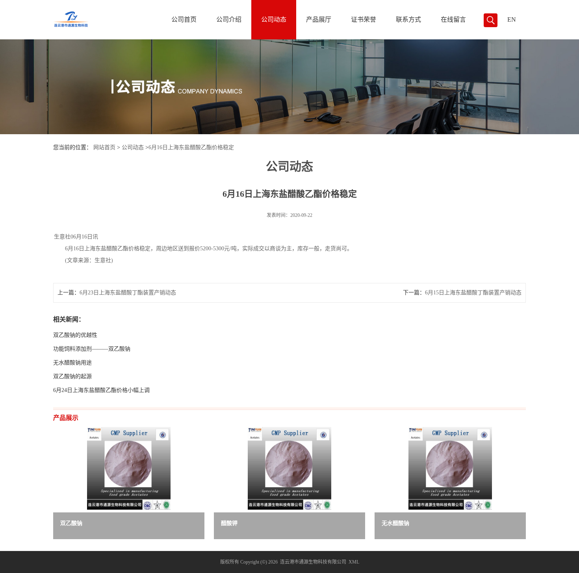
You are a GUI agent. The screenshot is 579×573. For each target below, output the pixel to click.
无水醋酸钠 (395, 523)
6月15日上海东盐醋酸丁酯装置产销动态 (473, 293)
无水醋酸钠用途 (72, 363)
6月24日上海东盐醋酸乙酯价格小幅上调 (101, 390)
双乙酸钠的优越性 (75, 335)
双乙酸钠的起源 (72, 376)
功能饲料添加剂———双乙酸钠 (91, 349)
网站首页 (104, 147)
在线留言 (453, 19)
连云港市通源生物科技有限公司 (313, 562)
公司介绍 (228, 19)
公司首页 (184, 19)
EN (511, 19)
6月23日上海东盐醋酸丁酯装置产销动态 (128, 293)
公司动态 (273, 19)
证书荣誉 (363, 19)
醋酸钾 (229, 523)
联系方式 (408, 19)
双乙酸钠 (71, 523)
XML (354, 562)
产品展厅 (318, 19)
